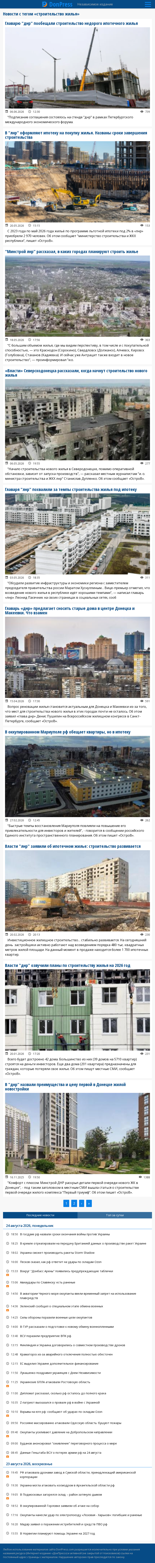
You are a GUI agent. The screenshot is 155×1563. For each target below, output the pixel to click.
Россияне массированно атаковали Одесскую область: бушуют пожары (77, 1423)
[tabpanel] (77, 1379)
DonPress (60, 4)
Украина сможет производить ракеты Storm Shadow (77, 1253)
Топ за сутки (115, 1215)
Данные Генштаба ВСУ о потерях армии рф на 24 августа (77, 1453)
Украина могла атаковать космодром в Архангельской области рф (77, 1485)
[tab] (40, 1215)
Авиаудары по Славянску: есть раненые (77, 1283)
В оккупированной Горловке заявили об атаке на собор (77, 1506)
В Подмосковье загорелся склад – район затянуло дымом (77, 1495)
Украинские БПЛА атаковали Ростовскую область (77, 1383)
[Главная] (44, 4)
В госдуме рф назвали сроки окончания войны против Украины (77, 1234)
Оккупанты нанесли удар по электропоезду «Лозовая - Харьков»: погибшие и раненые (77, 1515)
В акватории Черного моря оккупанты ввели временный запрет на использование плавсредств (77, 1295)
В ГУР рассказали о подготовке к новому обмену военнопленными (77, 1327)
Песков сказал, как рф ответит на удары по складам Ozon (77, 1262)
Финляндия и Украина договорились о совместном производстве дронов (77, 1345)
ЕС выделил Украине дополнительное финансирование (77, 1363)
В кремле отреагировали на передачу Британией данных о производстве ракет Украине (77, 1243)
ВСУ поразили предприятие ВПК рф (77, 1336)
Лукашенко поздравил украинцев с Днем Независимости (77, 1373)
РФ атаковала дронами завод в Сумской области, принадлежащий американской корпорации (77, 1474)
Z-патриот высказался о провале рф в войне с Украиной (77, 1402)
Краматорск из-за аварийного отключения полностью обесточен (77, 1354)
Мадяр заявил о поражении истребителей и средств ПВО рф (77, 1524)
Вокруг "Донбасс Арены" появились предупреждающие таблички (77, 1272)
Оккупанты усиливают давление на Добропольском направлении (77, 1433)
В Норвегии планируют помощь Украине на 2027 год (77, 1533)
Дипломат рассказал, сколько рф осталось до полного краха (77, 1393)
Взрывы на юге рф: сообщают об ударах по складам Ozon (77, 1413)
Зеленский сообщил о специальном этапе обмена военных (77, 1307)
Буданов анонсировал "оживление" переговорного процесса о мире (77, 1443)
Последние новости (40, 1215)
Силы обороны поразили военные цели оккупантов (77, 1317)
